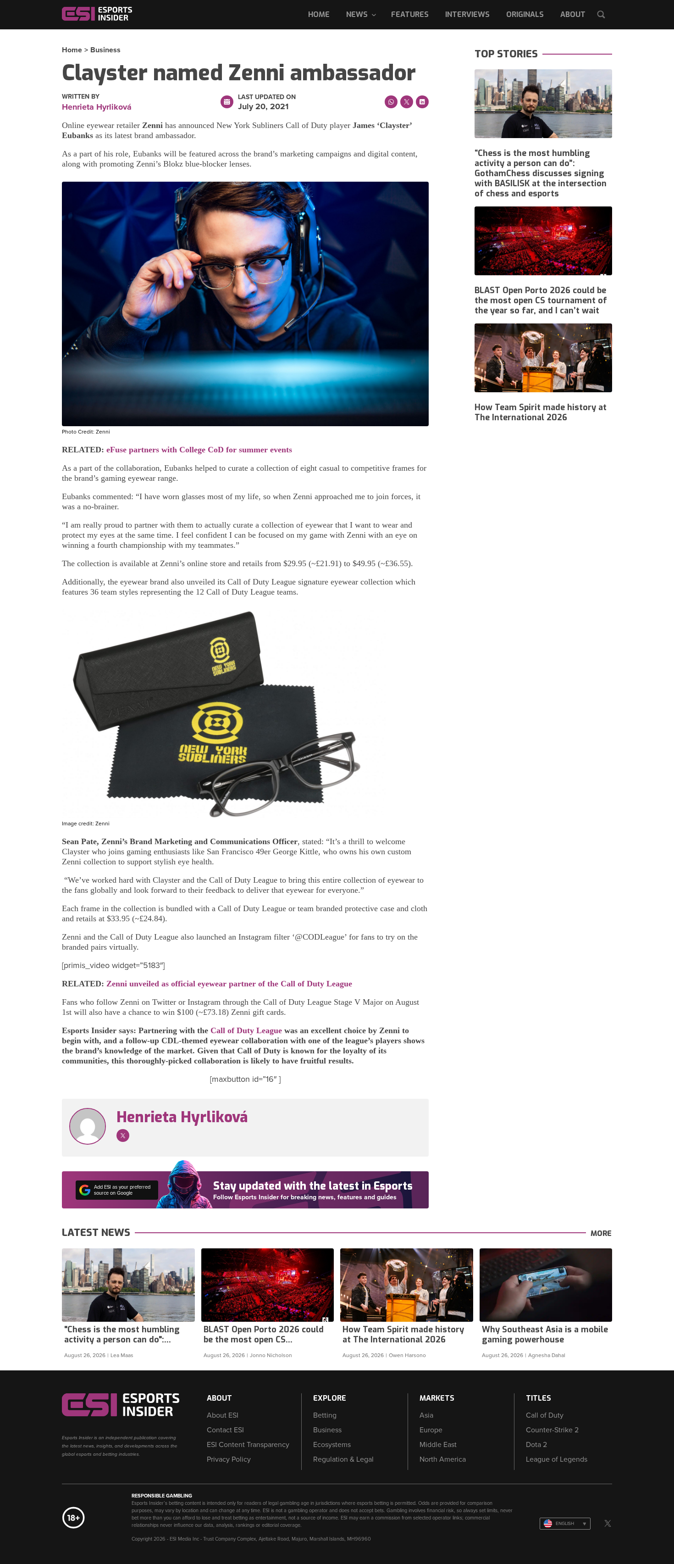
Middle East (438, 1444)
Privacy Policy (229, 1459)
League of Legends (556, 1459)
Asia (426, 1415)
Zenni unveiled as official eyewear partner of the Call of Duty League (229, 983)
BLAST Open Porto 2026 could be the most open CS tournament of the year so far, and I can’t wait (541, 300)
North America (443, 1459)
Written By (80, 96)
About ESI (222, 1415)
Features (410, 14)
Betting (325, 1415)
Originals (525, 14)
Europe (431, 1430)
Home (319, 14)
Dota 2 (536, 1444)
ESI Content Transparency (248, 1444)
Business (105, 50)
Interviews (467, 14)
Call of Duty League (246, 1030)
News (357, 14)
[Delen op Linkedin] (422, 101)
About (573, 14)
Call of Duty (545, 1415)
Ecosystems (332, 1444)
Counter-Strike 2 (552, 1430)
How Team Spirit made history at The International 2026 (541, 412)
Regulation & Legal (343, 1459)
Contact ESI (225, 1430)
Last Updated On (267, 97)
